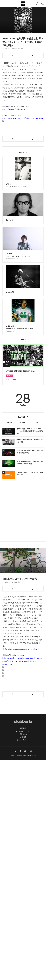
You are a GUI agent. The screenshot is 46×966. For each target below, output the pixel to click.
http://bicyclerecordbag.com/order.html (21, 649)
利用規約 (23, 728)
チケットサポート (23, 740)
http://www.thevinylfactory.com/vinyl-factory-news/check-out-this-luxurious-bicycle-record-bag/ (22, 661)
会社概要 (23, 737)
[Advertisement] (23, 516)
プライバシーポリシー (23, 731)
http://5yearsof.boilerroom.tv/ (15, 109)
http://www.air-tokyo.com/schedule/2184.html (22, 118)
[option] (9, 423)
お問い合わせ (23, 734)
